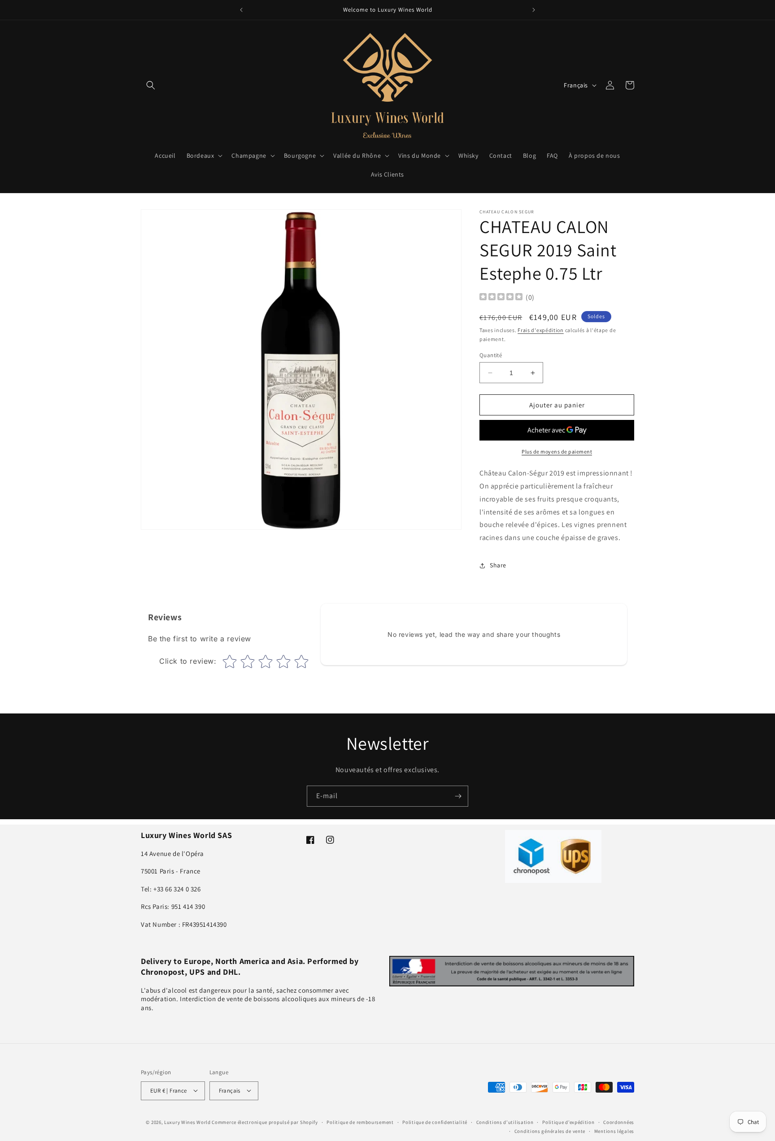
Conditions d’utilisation (505, 1122)
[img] (500, 298)
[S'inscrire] (458, 796)
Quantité (490, 355)
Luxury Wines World (187, 1122)
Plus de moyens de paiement (557, 451)
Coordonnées (618, 1122)
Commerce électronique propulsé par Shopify (265, 1122)
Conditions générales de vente (549, 1131)
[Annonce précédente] (241, 10)
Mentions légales (614, 1131)
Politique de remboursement (360, 1122)
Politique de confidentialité (434, 1122)
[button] (151, 85)
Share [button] (498, 565)
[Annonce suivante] (534, 10)
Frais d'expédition (541, 330)
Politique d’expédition (568, 1122)
